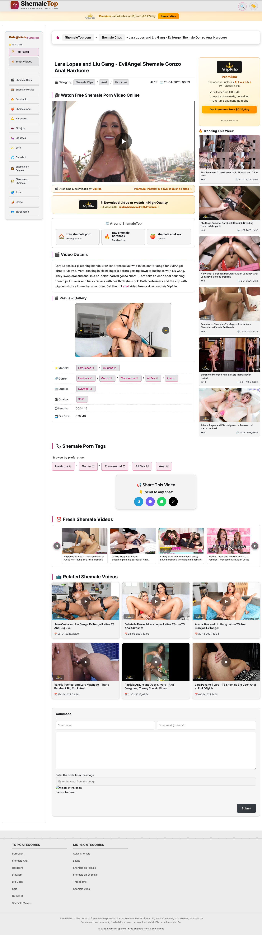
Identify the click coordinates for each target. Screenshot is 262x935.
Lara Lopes (84, 367)
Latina (76, 860)
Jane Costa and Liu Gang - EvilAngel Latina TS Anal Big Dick (84, 626)
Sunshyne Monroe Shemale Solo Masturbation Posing (226, 376)
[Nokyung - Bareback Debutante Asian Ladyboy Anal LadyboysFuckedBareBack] (229, 253)
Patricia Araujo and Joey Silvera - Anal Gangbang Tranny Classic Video (150, 686)
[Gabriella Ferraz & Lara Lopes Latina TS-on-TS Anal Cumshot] (156, 601)
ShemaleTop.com (78, 37)
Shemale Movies (21, 903)
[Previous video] (57, 545)
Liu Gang (108, 367)
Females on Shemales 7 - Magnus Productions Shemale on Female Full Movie (226, 326)
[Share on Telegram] (138, 501)
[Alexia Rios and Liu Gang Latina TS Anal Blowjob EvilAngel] (226, 601)
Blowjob (17, 874)
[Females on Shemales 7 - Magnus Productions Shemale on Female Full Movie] (229, 304)
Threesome (80, 881)
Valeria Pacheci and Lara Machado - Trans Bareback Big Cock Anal (81, 686)
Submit (246, 808)
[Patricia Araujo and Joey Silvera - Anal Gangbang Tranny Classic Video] (156, 662)
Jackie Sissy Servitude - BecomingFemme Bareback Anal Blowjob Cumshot (130, 559)
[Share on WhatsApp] (161, 501)
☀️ (253, 6)
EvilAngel (83, 388)
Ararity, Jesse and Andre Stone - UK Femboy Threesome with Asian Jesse (228, 558)
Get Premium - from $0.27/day (229, 109)
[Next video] (254, 545)
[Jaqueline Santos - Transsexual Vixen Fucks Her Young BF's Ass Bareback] (84, 541)
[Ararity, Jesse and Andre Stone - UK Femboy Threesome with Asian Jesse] (229, 541)
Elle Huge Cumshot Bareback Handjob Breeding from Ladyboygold (227, 225)
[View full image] (123, 330)
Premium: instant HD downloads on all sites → (163, 188)
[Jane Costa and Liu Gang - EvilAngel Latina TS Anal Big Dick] (85, 601)
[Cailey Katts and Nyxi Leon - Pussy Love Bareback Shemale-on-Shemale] (181, 541)
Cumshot (17, 895)
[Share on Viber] (150, 501)
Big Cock (17, 881)
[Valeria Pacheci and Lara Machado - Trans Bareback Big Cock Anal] (85, 662)
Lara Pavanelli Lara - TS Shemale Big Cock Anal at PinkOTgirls (225, 686)
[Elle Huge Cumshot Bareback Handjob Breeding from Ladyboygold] (229, 203)
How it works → (229, 120)
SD (80, 399)
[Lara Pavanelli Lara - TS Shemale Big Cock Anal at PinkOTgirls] (226, 662)
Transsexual (128, 378)
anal (126, 286)
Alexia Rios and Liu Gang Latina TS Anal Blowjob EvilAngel (220, 626)
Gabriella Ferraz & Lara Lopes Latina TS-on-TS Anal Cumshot (155, 626)
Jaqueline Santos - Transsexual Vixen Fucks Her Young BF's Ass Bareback (83, 558)
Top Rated (20, 51)
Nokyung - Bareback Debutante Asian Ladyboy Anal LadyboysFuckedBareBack (229, 275)
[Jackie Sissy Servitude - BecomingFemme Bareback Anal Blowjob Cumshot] (133, 541)
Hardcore (121, 82)
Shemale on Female (84, 867)
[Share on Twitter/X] (173, 501)
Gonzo (105, 378)
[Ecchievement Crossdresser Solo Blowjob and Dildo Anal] (229, 152)
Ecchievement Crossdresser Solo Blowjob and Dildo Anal (229, 174)
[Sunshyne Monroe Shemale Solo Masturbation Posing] (229, 355)
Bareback (17, 853)
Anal (104, 82)
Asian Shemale (81, 853)
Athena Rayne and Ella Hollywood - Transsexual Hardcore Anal (227, 427)
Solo (14, 888)
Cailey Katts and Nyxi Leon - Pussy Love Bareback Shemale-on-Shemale (181, 558)
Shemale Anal (20, 860)
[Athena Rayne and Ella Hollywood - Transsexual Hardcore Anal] (229, 405)
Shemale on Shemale (85, 874)
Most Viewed (21, 61)
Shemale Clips (111, 37)
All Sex (151, 378)
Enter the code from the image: (75, 775)
